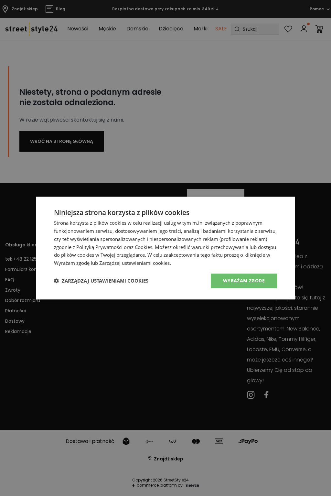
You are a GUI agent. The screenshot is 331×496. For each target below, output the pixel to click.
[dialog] (165, 248)
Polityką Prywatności (99, 247)
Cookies (143, 247)
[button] (101, 280)
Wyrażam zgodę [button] (244, 280)
